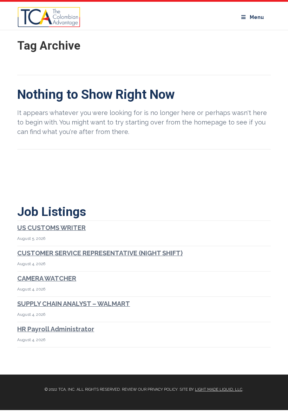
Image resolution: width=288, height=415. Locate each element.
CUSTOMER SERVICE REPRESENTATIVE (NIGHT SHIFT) (100, 253)
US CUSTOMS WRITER (51, 227)
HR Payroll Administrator (55, 329)
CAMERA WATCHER (46, 278)
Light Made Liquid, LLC (218, 389)
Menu (257, 17)
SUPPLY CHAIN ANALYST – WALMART (73, 303)
